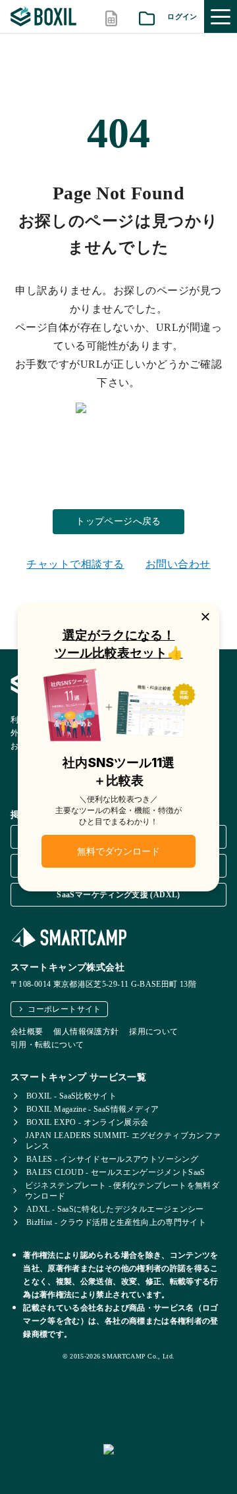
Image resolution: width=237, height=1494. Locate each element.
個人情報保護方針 (85, 1031)
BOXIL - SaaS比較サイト (71, 1096)
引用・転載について (47, 1045)
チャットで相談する (75, 564)
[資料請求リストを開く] (146, 16)
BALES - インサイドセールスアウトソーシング (112, 1159)
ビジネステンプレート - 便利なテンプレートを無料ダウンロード (122, 1191)
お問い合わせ (178, 564)
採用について (153, 1031)
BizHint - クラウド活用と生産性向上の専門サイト (116, 1222)
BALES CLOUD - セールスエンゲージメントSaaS (115, 1172)
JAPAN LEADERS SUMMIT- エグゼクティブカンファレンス (123, 1141)
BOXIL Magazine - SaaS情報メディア (92, 1109)
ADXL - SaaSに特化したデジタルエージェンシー (115, 1209)
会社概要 (27, 1031)
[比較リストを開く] (111, 16)
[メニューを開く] (220, 16)
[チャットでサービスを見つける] (164, 1463)
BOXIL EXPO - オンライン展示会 (87, 1122)
